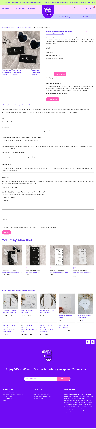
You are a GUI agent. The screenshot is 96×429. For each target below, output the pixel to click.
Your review (6, 200)
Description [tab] (7, 105)
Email (4, 219)
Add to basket (60, 74)
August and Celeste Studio (55, 34)
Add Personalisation (54, 55)
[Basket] (93, 8)
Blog (4, 400)
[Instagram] (88, 342)
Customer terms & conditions (13, 394)
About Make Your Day (10, 392)
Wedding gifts (20, 8)
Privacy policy (7, 398)
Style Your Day (7, 8)
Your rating (6, 197)
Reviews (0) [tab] (26, 105)
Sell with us (31, 8)
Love (89, 31)
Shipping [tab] (17, 105)
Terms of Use (7, 396)
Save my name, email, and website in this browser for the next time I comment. (30, 227)
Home (4, 28)
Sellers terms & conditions (42, 396)
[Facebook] (92, 342)
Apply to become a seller (42, 394)
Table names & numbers (24, 28)
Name (4, 212)
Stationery (10, 28)
